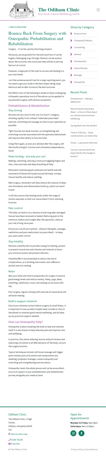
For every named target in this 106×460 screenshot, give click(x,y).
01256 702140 (17, 439)
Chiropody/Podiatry (83, 40)
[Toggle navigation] (98, 10)
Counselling (79, 47)
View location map (18, 434)
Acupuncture (80, 33)
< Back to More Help (17, 27)
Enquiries (15, 443)
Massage (78, 75)
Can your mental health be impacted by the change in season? (82, 153)
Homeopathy (80, 61)
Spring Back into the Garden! (83, 125)
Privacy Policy (77, 449)
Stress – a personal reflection (84, 142)
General (77, 54)
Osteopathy (79, 82)
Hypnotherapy (81, 68)
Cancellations (91, 449)
